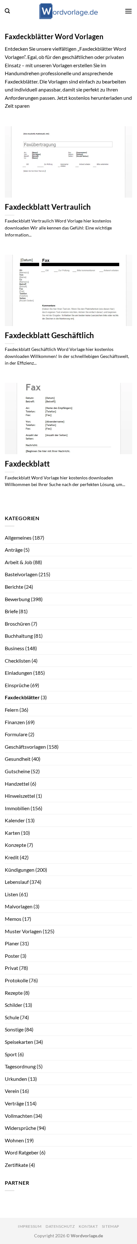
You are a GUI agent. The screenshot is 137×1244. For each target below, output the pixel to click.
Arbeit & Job (18, 562)
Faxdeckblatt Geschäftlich (49, 335)
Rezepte (14, 993)
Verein (12, 1091)
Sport (11, 1054)
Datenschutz (60, 1226)
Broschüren (17, 624)
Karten (12, 833)
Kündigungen (19, 870)
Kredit (12, 857)
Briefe (11, 611)
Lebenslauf (17, 882)
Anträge (14, 550)
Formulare (16, 734)
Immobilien (17, 808)
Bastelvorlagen (21, 574)
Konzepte (15, 845)
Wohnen (14, 1140)
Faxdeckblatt (27, 463)
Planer (12, 943)
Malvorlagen (18, 906)
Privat (11, 968)
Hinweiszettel (20, 796)
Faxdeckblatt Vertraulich (48, 206)
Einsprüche (17, 685)
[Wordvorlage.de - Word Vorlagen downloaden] (68, 11)
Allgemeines (18, 538)
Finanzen (15, 722)
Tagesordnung (20, 1066)
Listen (11, 894)
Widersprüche (20, 1128)
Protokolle (16, 980)
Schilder (13, 1005)
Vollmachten (18, 1116)
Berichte (14, 587)
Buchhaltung (19, 636)
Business (14, 648)
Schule (12, 1017)
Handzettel (17, 784)
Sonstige (14, 1029)
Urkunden (16, 1079)
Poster (12, 956)
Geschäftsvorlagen (25, 747)
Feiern (11, 710)
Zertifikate (16, 1165)
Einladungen (18, 673)
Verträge (14, 1103)
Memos (13, 919)
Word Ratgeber (22, 1152)
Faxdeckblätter (22, 697)
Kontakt (88, 1226)
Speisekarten (19, 1042)
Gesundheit (18, 759)
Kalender (15, 820)
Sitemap (110, 1226)
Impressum (30, 1226)
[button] (7, 11)
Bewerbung (17, 599)
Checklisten (18, 661)
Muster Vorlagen (23, 931)
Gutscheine (17, 771)
